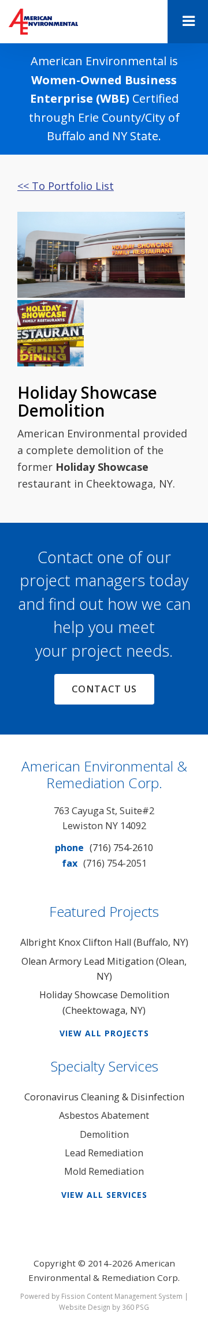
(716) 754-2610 (121, 847)
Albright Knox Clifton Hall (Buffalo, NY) (104, 942)
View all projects (104, 1033)
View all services (104, 1194)
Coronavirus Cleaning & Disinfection (104, 1097)
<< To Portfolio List (65, 186)
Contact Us (104, 689)
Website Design (84, 1307)
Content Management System (135, 1296)
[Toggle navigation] (188, 21)
